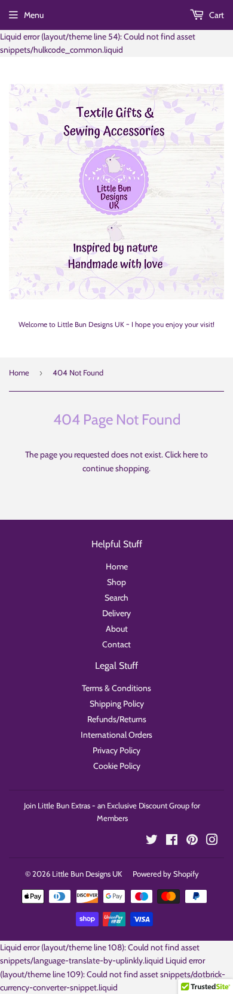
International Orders (116, 734)
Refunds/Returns (116, 719)
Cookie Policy (116, 765)
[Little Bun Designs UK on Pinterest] (192, 841)
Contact (116, 644)
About (117, 628)
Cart (215, 15)
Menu (34, 15)
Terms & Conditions (116, 688)
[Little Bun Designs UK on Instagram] (212, 841)
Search (116, 597)
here (190, 454)
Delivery (116, 613)
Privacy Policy (116, 750)
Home (19, 372)
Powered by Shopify (166, 873)
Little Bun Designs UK (87, 873)
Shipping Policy (117, 703)
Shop (116, 582)
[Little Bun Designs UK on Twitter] (152, 841)
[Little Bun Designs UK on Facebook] (171, 841)
